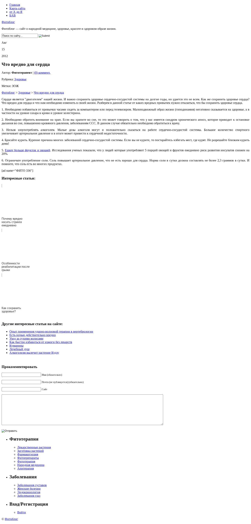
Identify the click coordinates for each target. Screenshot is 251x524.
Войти (21, 512)
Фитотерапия (26, 461)
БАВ (12, 15)
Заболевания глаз (28, 495)
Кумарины (16, 345)
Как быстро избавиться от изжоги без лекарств (40, 342)
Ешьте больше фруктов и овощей (27, 150)
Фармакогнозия (27, 454)
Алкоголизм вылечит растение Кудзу (34, 352)
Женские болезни (29, 488)
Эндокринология (28, 492)
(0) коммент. (42, 72)
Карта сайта (17, 8)
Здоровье (20, 79)
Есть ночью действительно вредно (32, 335)
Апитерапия (25, 468)
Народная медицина (30, 465)
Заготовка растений (30, 450)
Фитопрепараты (28, 458)
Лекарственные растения (34, 447)
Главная (14, 4)
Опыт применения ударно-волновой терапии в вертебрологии (51, 331)
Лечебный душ (19, 349)
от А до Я (15, 12)
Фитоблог (8, 22)
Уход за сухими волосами (26, 338)
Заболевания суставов (32, 485)
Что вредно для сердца (49, 92)
